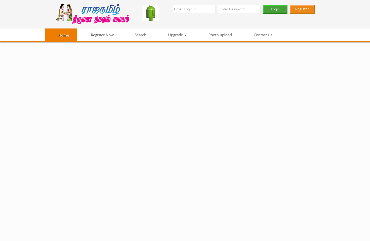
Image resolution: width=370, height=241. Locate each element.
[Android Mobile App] (155, 13)
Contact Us (262, 34)
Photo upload (219, 34)
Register (302, 9)
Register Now (102, 34)
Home (63, 35)
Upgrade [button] (175, 34)
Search (140, 34)
